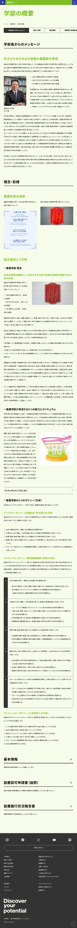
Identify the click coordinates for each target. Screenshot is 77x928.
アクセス (6, 887)
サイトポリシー (27, 918)
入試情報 (7, 876)
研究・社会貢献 (8, 863)
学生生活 (7, 870)
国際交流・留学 (8, 866)
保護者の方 (42, 863)
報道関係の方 (42, 870)
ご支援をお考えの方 (44, 873)
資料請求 (7, 883)
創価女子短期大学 (44, 887)
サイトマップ (7, 890)
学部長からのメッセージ (16, 30)
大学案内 (7, 857)
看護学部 (12, 24)
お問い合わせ (38, 848)
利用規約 (6, 918)
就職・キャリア (8, 873)
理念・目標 (36, 30)
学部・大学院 (8, 860)
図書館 (40, 890)
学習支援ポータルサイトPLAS (47, 876)
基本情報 (52, 30)
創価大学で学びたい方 (45, 857)
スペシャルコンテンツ (45, 883)
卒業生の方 (42, 860)
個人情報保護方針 (16, 918)
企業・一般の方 (43, 866)
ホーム (6, 24)
